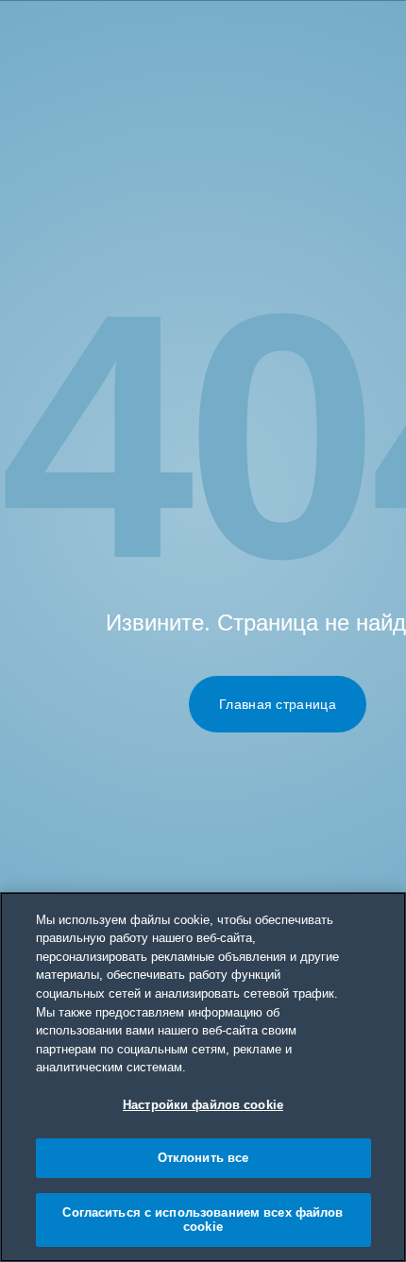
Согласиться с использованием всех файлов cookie (202, 1220)
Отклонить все (203, 1158)
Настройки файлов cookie (203, 1105)
